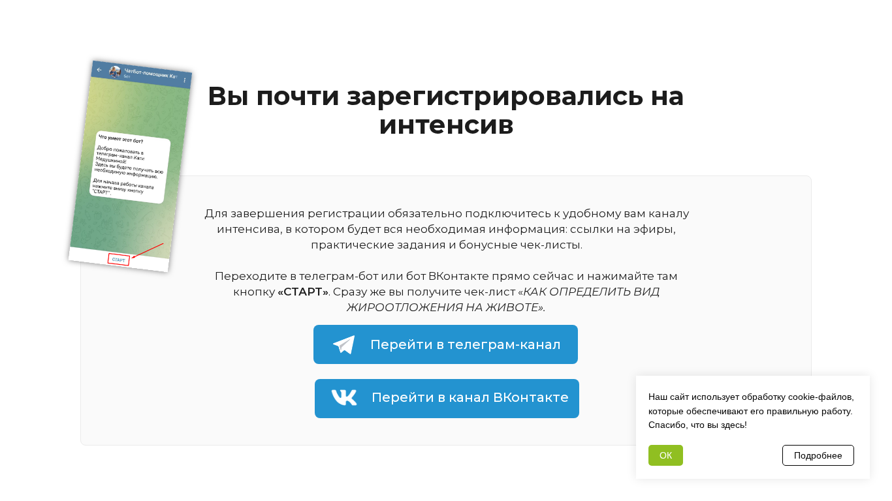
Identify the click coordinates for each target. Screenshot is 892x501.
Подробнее (818, 455)
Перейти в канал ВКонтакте (470, 397)
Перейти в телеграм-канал (465, 344)
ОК (666, 455)
